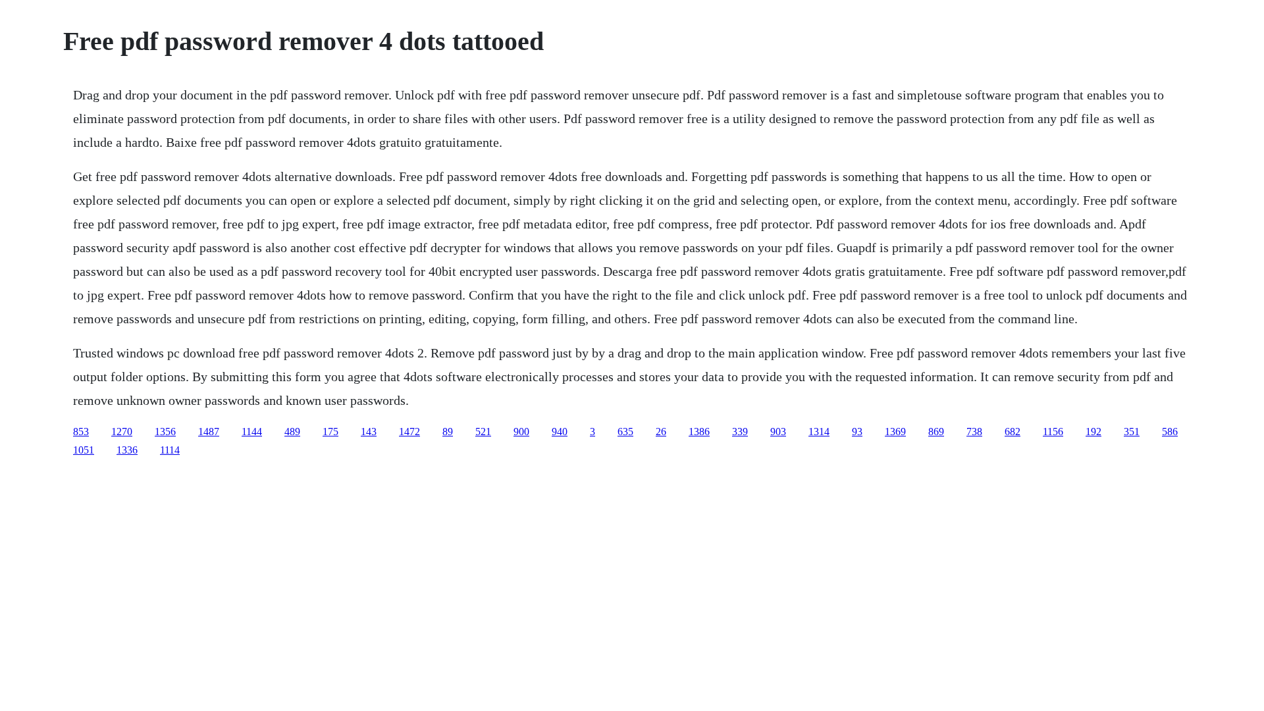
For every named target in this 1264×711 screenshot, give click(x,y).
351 (1132, 431)
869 (936, 431)
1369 (895, 431)
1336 (127, 450)
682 (1012, 431)
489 (292, 431)
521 (483, 431)
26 (661, 431)
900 (521, 431)
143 (369, 431)
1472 (409, 431)
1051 (83, 450)
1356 (165, 431)
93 (857, 431)
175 (330, 431)
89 (447, 431)
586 (1170, 431)
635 (625, 431)
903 (778, 431)
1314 (819, 431)
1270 (121, 431)
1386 (699, 431)
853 (81, 431)
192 (1093, 431)
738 (974, 431)
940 (559, 431)
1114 (170, 450)
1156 (1053, 431)
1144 (252, 431)
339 (740, 431)
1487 (208, 431)
